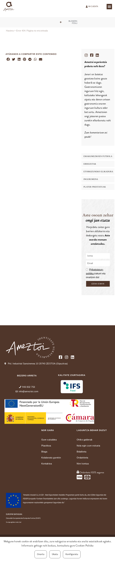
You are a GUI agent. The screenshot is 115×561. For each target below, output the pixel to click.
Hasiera (10, 30)
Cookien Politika (84, 546)
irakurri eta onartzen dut (95, 273)
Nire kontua (83, 463)
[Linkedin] (97, 55)
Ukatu (55, 554)
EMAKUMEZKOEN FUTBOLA (98, 156)
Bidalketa (81, 451)
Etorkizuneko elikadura (98, 171)
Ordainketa (82, 457)
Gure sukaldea (49, 439)
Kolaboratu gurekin (51, 457)
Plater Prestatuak (95, 187)
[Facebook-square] (92, 55)
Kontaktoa (46, 463)
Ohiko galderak (85, 439)
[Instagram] (86, 55)
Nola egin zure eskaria (88, 445)
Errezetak (90, 164)
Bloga (44, 451)
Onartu (40, 554)
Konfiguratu (71, 554)
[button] (109, 6)
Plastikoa (46, 445)
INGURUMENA (91, 179)
